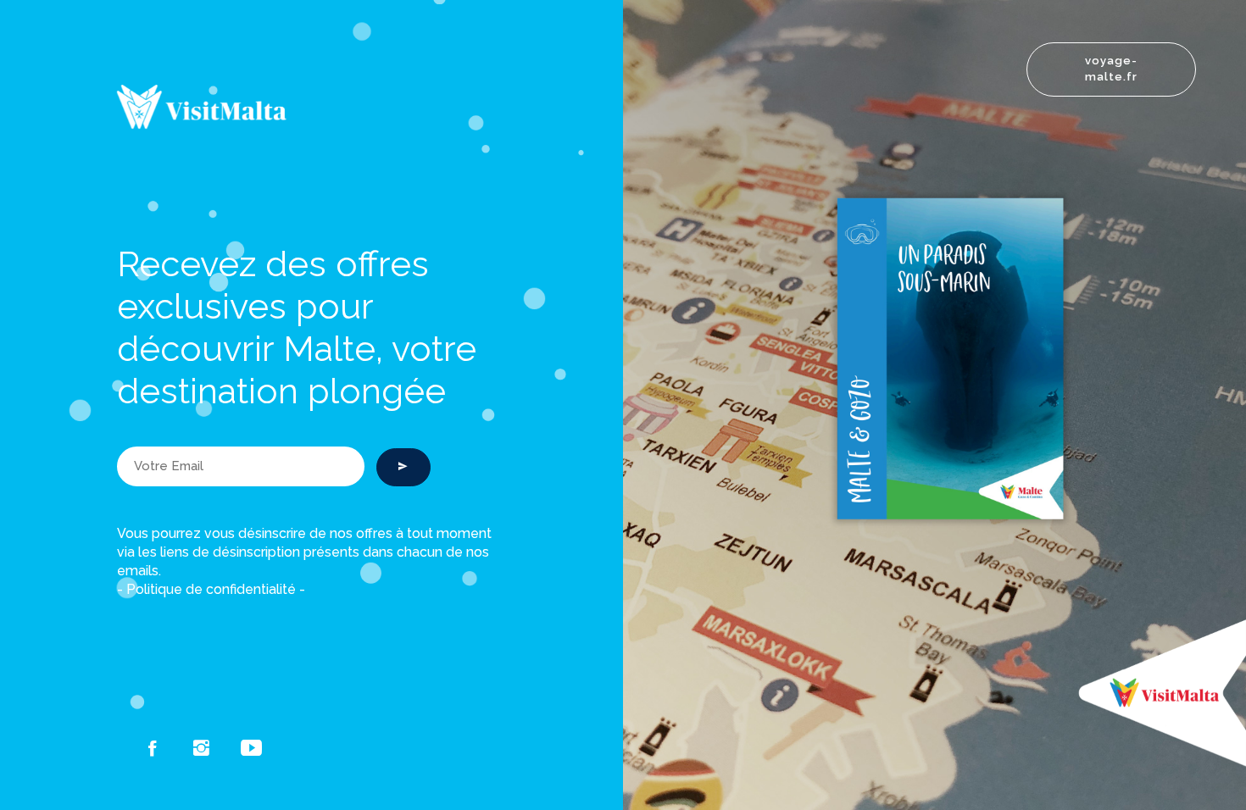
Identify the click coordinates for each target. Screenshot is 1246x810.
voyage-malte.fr (1111, 68)
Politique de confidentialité (211, 589)
